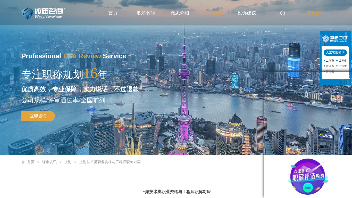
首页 (113, 12)
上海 (68, 162)
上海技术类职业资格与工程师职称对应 (110, 162)
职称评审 (146, 12)
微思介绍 (180, 12)
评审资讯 (213, 12)
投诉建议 (247, 12)
